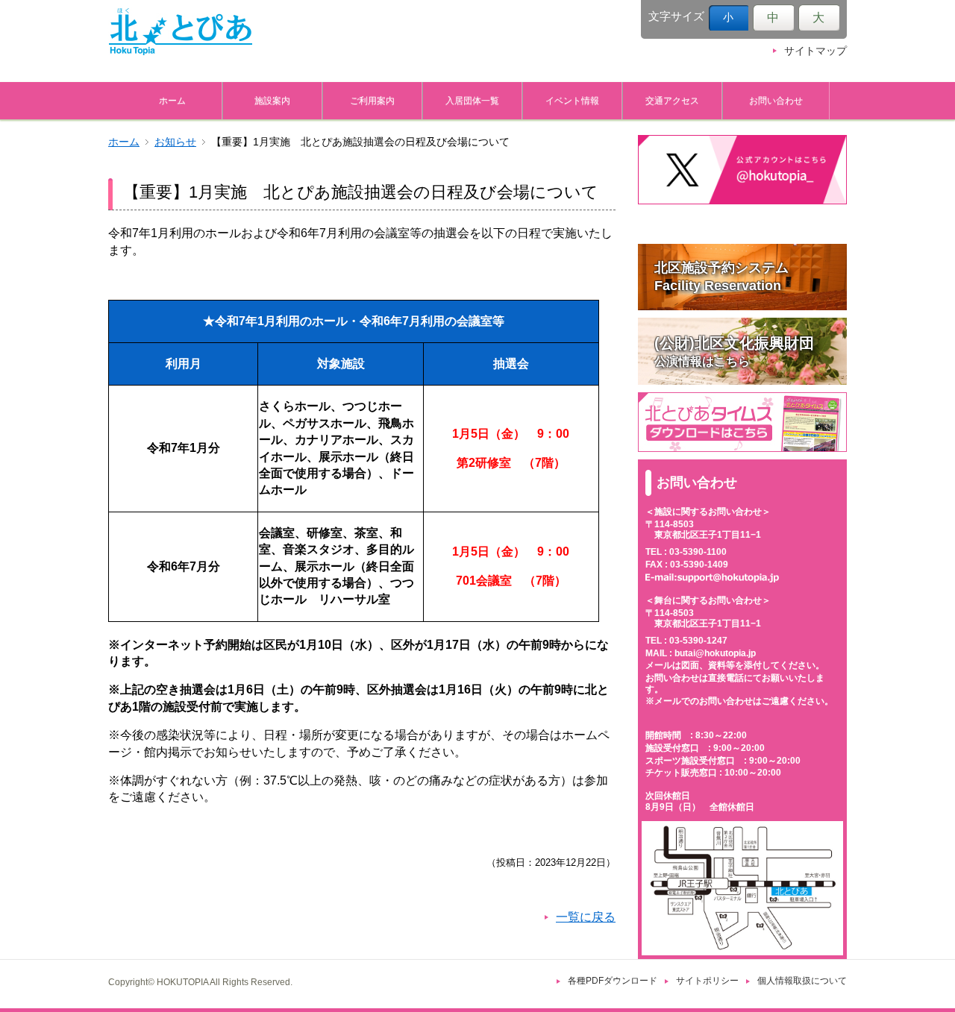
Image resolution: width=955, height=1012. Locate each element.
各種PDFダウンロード (612, 980)
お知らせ (175, 142)
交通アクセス (672, 100)
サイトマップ (815, 51)
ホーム (172, 100)
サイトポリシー (707, 980)
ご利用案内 (372, 100)
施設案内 (272, 100)
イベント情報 (572, 100)
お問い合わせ (776, 100)
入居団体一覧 (472, 100)
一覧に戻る (586, 917)
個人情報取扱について (802, 980)
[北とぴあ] (180, 31)
